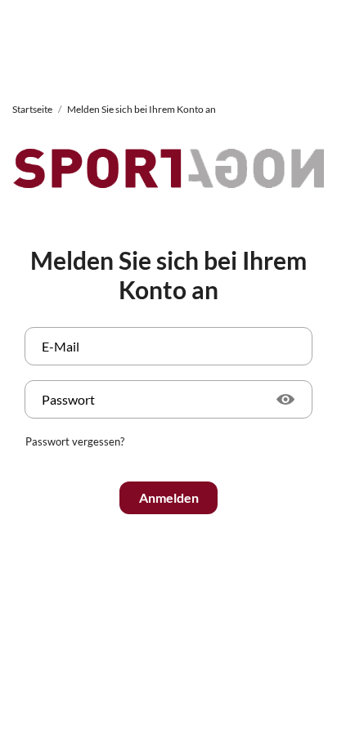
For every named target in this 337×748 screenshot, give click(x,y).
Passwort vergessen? (74, 441)
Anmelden (169, 497)
